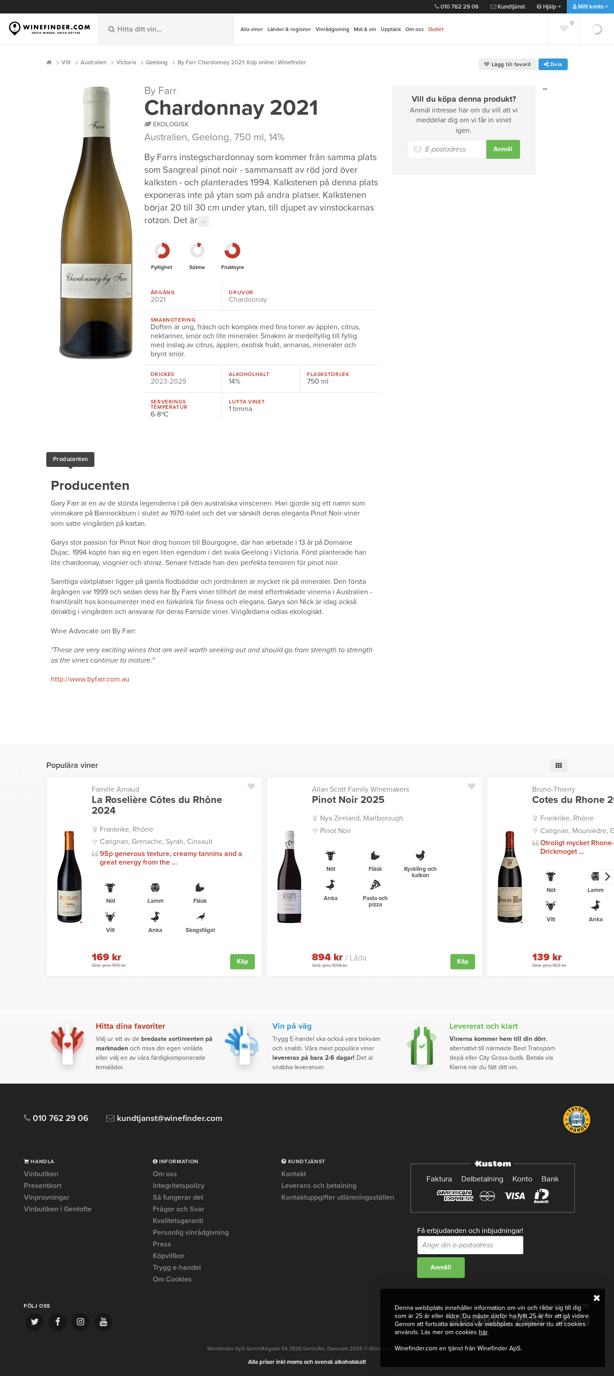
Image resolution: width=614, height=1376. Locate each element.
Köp (242, 961)
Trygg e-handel (177, 1267)
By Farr (160, 91)
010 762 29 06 (459, 6)
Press (162, 1244)
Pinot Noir (335, 830)
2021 (158, 299)
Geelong (210, 137)
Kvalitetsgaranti (178, 1220)
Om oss (414, 29)
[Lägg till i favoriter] (255, 784)
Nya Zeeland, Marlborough (361, 818)
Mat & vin (365, 29)
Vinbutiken (41, 1174)
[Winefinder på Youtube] (103, 1322)
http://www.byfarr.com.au (90, 679)
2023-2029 (168, 381)
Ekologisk (170, 124)
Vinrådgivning (332, 29)
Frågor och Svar (179, 1209)
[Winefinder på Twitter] (35, 1322)
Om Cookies (172, 1279)
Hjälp (550, 6)
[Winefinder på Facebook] (58, 1322)
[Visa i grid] (559, 765)
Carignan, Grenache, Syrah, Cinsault (156, 841)
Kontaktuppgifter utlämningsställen (337, 1197)
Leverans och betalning (318, 1185)
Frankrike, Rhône (126, 829)
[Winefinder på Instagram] (80, 1322)
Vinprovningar (47, 1197)
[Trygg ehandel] (576, 1131)
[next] (606, 876)
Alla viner (251, 29)
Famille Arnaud (115, 789)
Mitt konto (591, 6)
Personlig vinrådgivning (191, 1232)
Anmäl (503, 149)
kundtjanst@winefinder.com (168, 1118)
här (483, 1332)
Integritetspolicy (179, 1185)
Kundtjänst (510, 6)
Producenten (70, 459)
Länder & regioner (289, 29)
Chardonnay (248, 299)
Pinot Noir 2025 (348, 799)
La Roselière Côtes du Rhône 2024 (157, 805)
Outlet (436, 29)
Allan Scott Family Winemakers (360, 789)
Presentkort (43, 1185)
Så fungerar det (178, 1197)
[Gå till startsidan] (49, 29)
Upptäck (391, 29)
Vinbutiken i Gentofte (58, 1209)
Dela (555, 64)
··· (203, 221)
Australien (165, 137)
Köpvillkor (169, 1255)
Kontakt (293, 1174)
